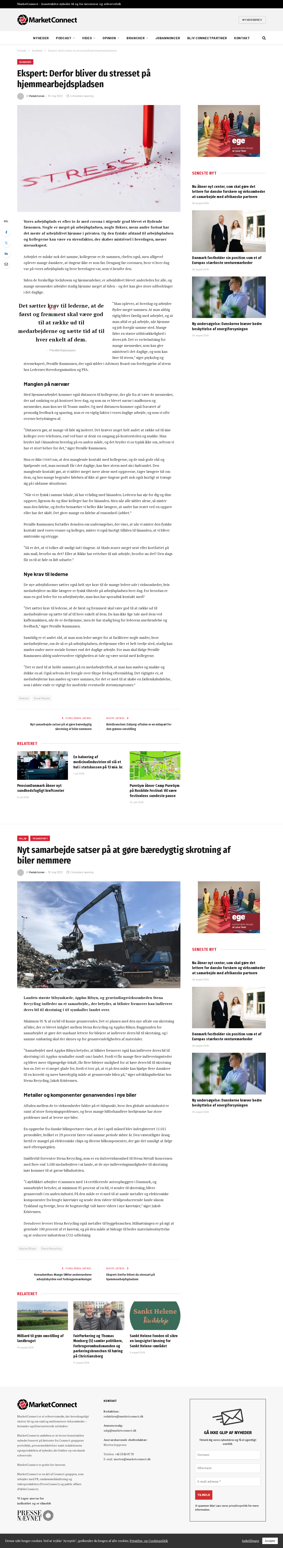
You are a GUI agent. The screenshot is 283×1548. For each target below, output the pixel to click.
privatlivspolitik (238, 1505)
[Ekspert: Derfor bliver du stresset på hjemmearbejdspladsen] (98, 158)
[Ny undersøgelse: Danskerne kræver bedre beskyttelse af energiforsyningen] (229, 297)
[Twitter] (6, 243)
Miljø (23, 838)
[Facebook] (6, 232)
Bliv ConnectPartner (207, 38)
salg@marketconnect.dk (120, 1430)
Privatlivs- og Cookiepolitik (149, 1541)
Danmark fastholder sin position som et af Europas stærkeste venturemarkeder (226, 260)
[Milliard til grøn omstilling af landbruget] (42, 1315)
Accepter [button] (270, 1541)
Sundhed (25, 61)
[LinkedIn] (6, 253)
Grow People (42, 698)
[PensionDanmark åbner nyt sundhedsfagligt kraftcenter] (42, 765)
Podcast (63, 38)
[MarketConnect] (47, 19)
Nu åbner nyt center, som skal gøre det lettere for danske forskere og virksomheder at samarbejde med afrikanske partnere (228, 191)
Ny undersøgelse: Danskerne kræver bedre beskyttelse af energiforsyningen (227, 326)
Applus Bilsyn (27, 1248)
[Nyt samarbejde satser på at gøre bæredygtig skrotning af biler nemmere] (98, 934)
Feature (24, 698)
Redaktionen (37, 96)
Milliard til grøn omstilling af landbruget (40, 1338)
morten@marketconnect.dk (132, 1459)
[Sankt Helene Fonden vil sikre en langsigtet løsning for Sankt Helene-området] (155, 1315)
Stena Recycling (51, 1248)
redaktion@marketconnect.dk (123, 1416)
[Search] (263, 38)
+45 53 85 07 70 (124, 1454)
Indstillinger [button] (250, 1541)
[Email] (6, 264)
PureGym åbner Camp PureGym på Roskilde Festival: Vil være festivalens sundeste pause (154, 790)
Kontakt (242, 38)
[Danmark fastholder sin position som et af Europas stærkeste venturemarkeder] (229, 231)
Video (87, 38)
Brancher (136, 38)
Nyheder (41, 38)
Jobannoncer (167, 38)
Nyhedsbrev (252, 19)
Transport (40, 838)
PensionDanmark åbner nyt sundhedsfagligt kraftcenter (40, 788)
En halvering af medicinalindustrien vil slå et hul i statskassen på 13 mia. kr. (98, 762)
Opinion (109, 38)
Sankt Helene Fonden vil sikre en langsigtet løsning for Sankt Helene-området (154, 1341)
